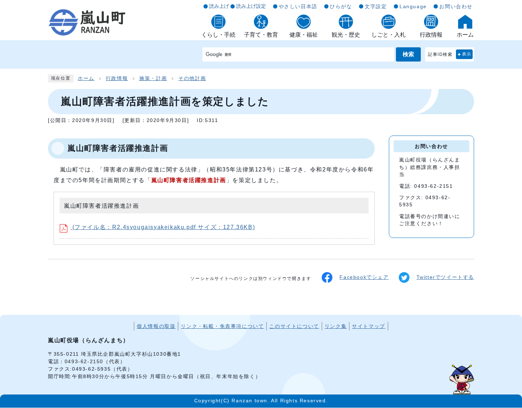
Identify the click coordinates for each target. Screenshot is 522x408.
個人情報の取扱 (156, 326)
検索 (408, 54)
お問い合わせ (456, 6)
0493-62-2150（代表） (95, 361)
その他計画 (192, 78)
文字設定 (376, 6)
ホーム (86, 78)
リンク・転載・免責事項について (222, 326)
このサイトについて (294, 326)
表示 (467, 54)
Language (413, 6)
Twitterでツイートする (445, 277)
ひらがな (341, 6)
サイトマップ (368, 326)
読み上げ (219, 6)
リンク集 (336, 326)
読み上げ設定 (251, 6)
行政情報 (117, 78)
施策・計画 (153, 78)
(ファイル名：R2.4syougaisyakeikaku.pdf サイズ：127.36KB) (162, 227)
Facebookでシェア (363, 277)
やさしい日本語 (298, 6)
